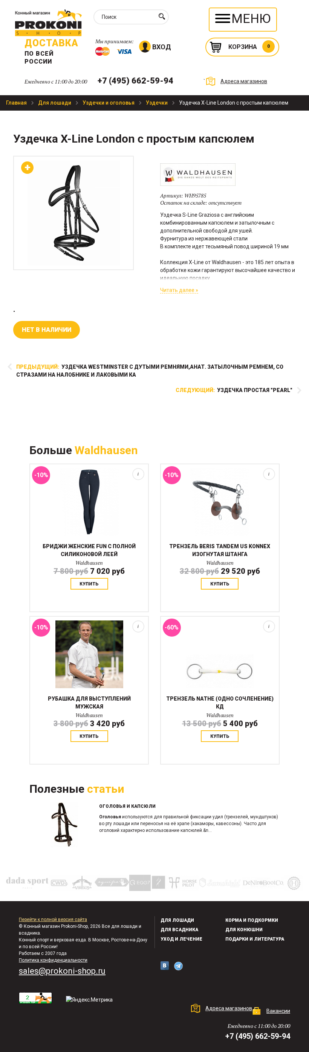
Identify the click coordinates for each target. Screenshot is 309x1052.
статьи (105, 788)
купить (89, 584)
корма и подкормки (251, 920)
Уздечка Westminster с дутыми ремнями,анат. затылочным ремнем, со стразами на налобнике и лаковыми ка (149, 371)
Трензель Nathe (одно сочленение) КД (220, 703)
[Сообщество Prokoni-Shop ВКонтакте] (165, 965)
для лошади (177, 920)
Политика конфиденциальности (53, 960)
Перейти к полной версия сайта (53, 919)
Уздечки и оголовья (109, 103)
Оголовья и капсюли (127, 806)
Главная (17, 103)
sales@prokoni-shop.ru (62, 971)
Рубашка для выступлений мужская (89, 703)
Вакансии (278, 1011)
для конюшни (244, 929)
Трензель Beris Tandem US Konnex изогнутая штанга (219, 550)
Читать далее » (179, 290)
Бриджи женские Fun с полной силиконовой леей (89, 550)
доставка (51, 43)
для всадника (179, 929)
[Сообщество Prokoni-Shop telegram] (178, 966)
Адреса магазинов (243, 81)
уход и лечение (181, 939)
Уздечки (157, 103)
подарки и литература (254, 939)
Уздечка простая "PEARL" (234, 390)
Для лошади (55, 103)
